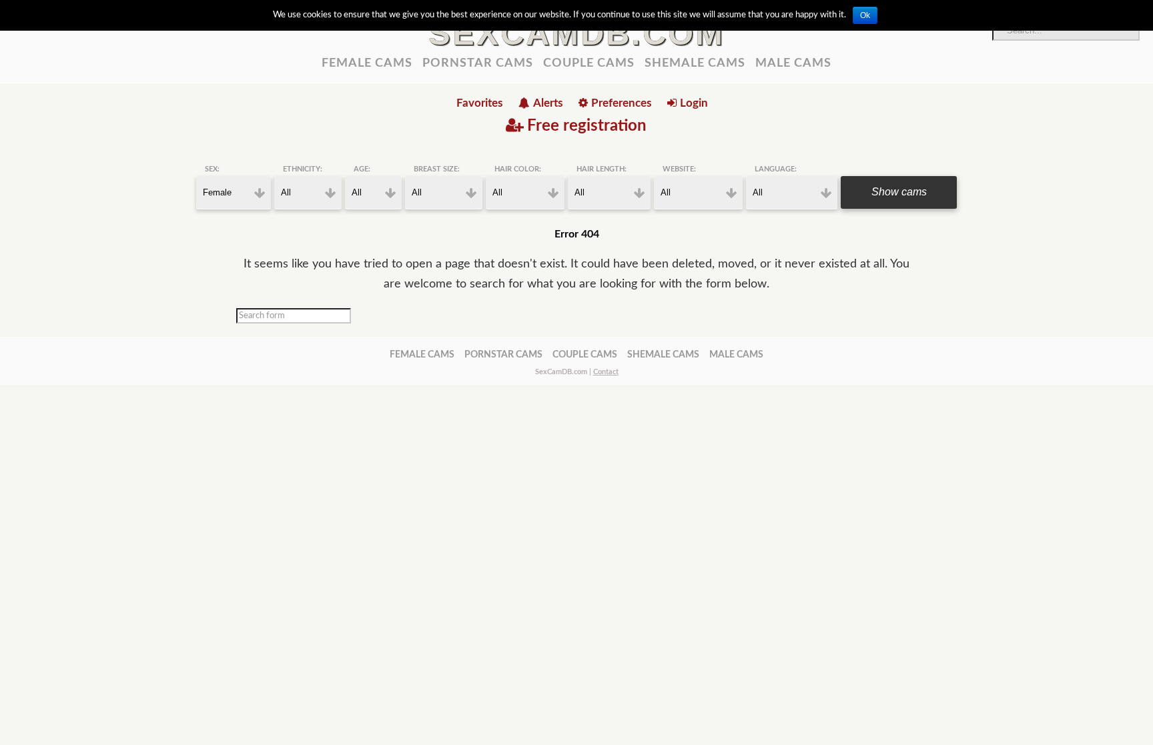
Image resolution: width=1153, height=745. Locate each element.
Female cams (367, 63)
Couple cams (589, 63)
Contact (606, 372)
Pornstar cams (477, 63)
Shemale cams (695, 63)
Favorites (479, 103)
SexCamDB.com (576, 33)
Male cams (793, 63)
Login (694, 103)
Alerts (547, 103)
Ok (865, 15)
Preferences (621, 103)
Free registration (587, 126)
